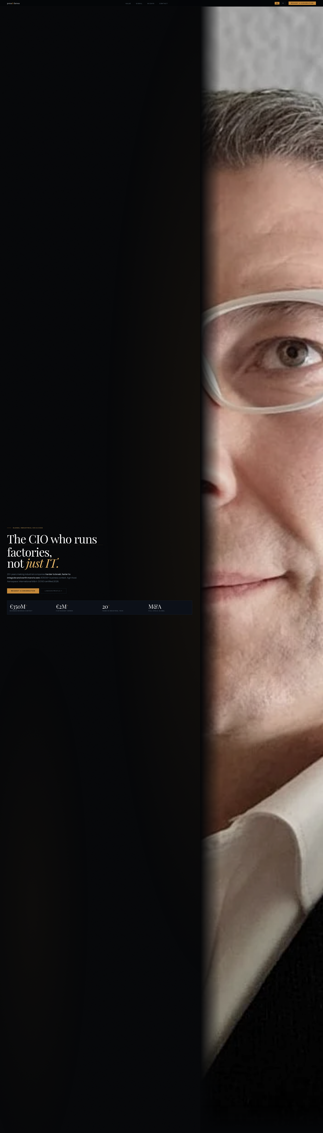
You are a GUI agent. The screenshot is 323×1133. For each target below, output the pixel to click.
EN (277, 3)
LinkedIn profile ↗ (53, 591)
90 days (150, 3)
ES (283, 3)
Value (128, 3)
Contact (163, 3)
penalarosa (13, 3)
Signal (139, 3)
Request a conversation (302, 3)
